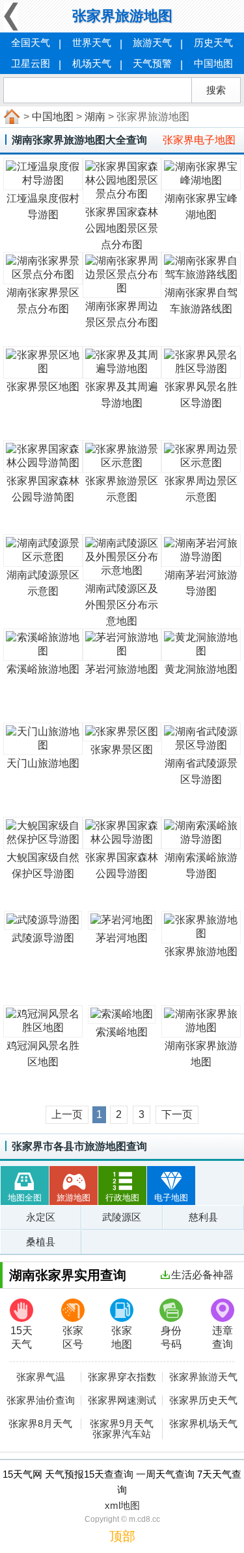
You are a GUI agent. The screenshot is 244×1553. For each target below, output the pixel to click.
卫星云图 (30, 63)
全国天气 (30, 42)
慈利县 (203, 1217)
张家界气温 (40, 1377)
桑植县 (40, 1241)
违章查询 (222, 1337)
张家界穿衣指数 (122, 1377)
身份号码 (171, 1337)
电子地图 (171, 1197)
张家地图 (121, 1337)
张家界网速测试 (122, 1400)
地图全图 (25, 1197)
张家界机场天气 (203, 1424)
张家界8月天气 (40, 1424)
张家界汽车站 (121, 1434)
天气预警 (152, 63)
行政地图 (122, 1197)
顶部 (122, 1536)
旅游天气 (152, 42)
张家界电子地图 (199, 139)
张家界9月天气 (122, 1424)
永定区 (40, 1217)
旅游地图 (73, 1197)
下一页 (177, 1114)
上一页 (67, 1114)
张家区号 (72, 1337)
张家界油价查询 (41, 1400)
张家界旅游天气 (203, 1377)
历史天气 (213, 42)
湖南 (95, 116)
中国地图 (213, 63)
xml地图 (122, 1505)
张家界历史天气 (203, 1400)
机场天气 (91, 63)
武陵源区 (121, 1217)
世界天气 (91, 42)
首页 (10, 116)
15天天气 (21, 1337)
